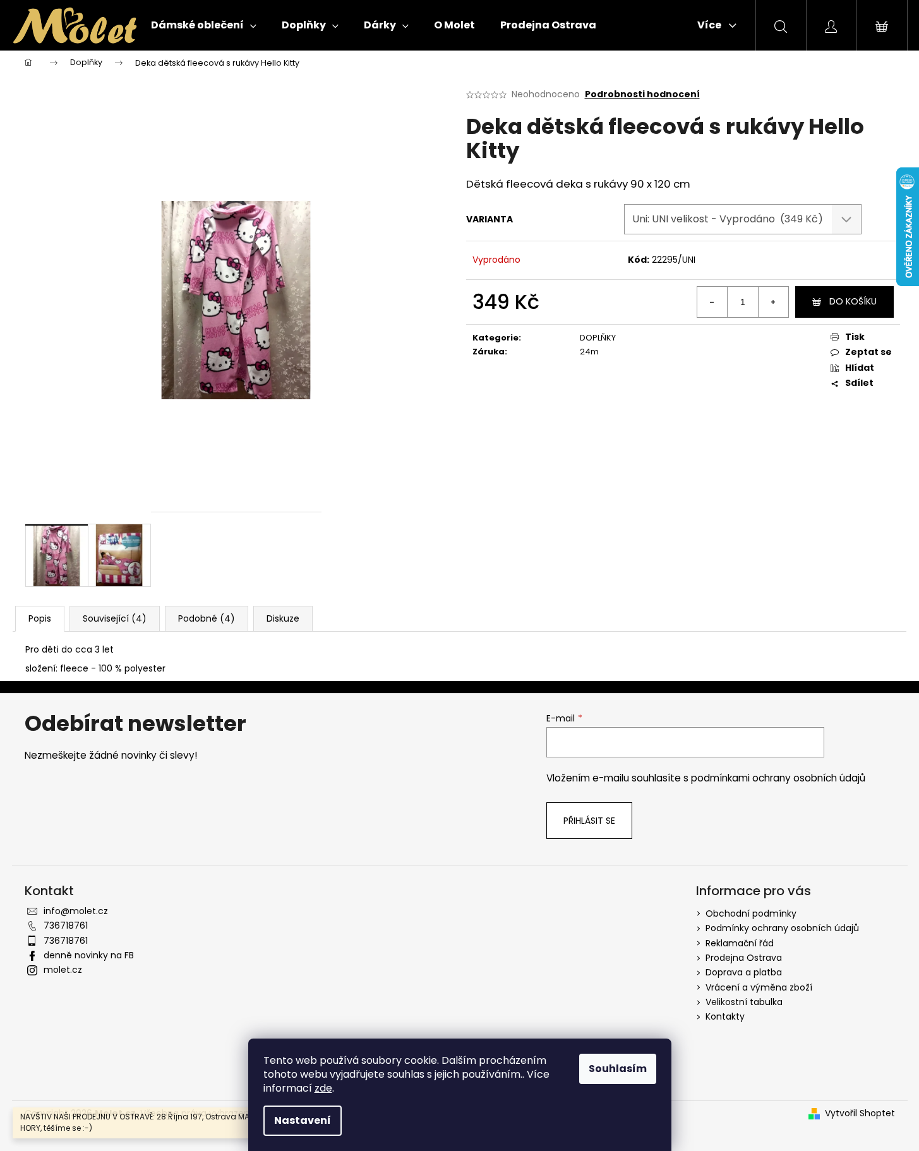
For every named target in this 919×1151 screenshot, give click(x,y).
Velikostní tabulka (744, 1002)
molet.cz (63, 969)
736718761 (66, 925)
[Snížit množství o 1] (712, 302)
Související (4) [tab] (115, 618)
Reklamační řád (740, 943)
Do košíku (853, 301)
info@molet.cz (76, 911)
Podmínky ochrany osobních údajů (782, 928)
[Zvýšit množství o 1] (773, 302)
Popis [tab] (39, 618)
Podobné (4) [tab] (206, 618)
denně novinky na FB (89, 955)
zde (323, 1088)
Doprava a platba (744, 972)
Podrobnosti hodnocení (642, 94)
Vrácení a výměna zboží (759, 987)
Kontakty (725, 1016)
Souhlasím (618, 1068)
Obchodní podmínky (751, 913)
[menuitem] (203, 25)
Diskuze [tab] (283, 618)
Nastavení (302, 1120)
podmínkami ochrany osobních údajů (778, 778)
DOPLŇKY (598, 338)
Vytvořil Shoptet (860, 1113)
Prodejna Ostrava (744, 957)
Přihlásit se (589, 820)
